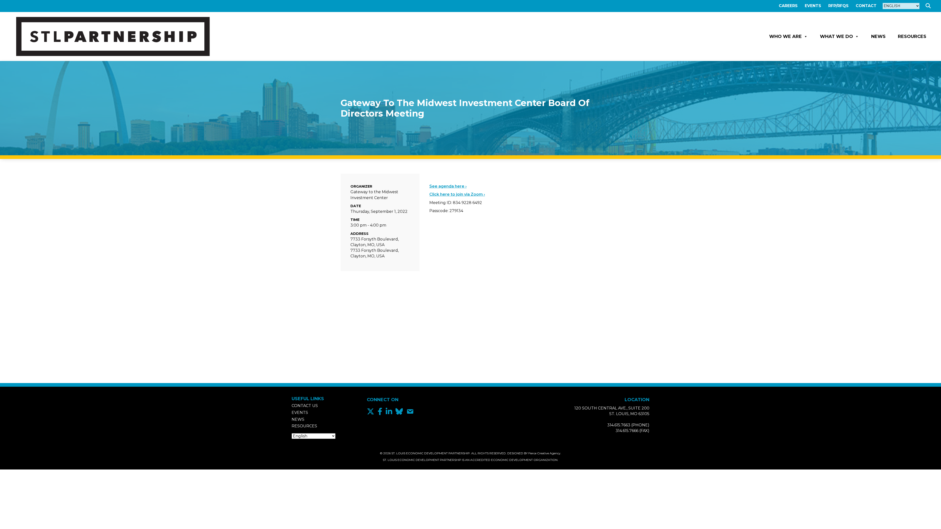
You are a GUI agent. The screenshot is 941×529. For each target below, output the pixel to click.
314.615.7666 (627, 430)
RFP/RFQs (838, 5)
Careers (788, 5)
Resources (912, 36)
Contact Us (305, 405)
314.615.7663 (618, 425)
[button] (929, 6)
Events (813, 5)
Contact (866, 5)
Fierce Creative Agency (544, 453)
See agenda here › (448, 186)
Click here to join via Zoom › (457, 194)
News (878, 36)
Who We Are (785, 36)
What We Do (836, 36)
